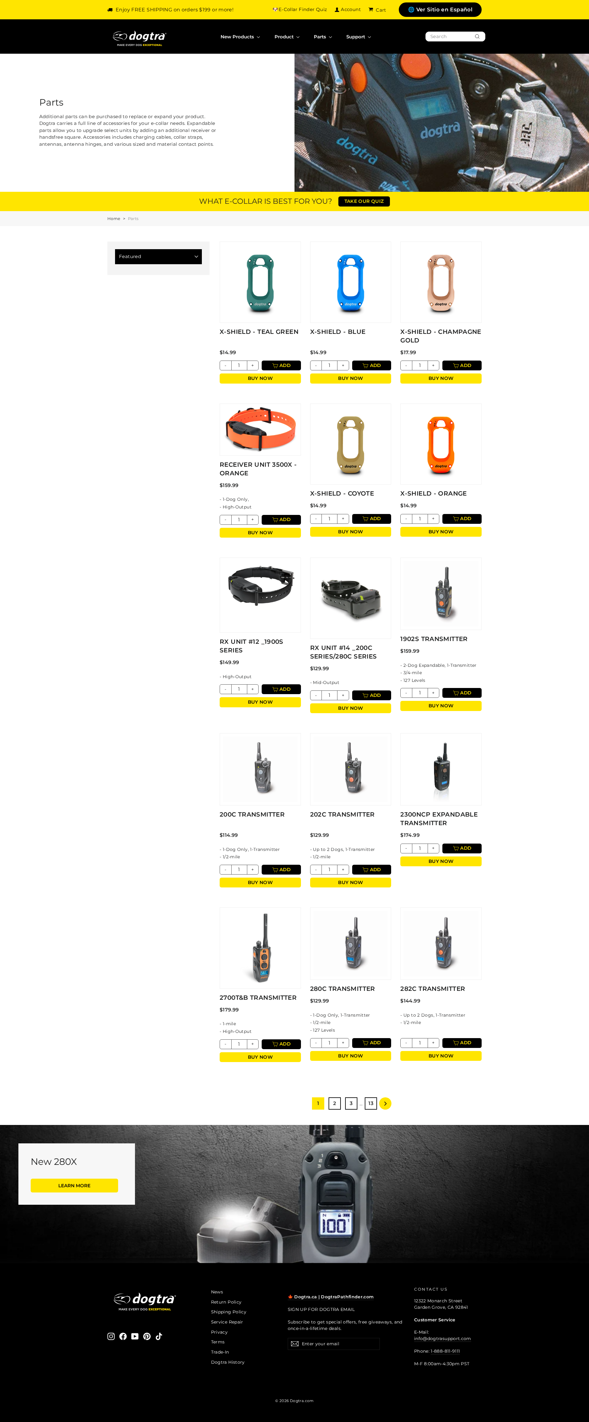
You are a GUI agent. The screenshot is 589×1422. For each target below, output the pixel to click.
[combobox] (455, 37)
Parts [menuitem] (320, 37)
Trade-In (220, 1352)
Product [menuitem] (285, 37)
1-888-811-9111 (445, 1351)
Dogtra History (228, 1362)
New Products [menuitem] (238, 37)
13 (370, 1103)
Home (114, 218)
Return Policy (226, 1302)
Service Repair (227, 1322)
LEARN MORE (74, 1185)
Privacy (219, 1332)
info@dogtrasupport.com (442, 1338)
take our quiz (364, 201)
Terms (218, 1342)
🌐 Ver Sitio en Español (440, 9)
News (217, 1292)
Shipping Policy (229, 1312)
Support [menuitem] (356, 37)
